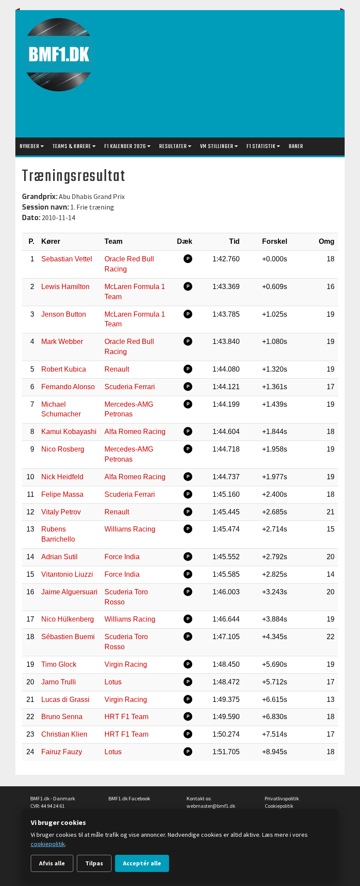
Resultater (173, 146)
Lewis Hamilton (65, 286)
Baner (296, 146)
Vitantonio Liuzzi (67, 574)
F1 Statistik (261, 146)
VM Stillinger (217, 146)
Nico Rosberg (62, 449)
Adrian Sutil (59, 557)
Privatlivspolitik (282, 798)
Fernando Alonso (68, 387)
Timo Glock (58, 664)
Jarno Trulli (58, 682)
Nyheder (30, 146)
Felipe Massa (62, 494)
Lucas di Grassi (65, 699)
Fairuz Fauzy (61, 752)
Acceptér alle (142, 863)
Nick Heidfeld (62, 477)
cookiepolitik (48, 844)
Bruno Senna (62, 716)
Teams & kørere (72, 146)
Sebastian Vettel (66, 259)
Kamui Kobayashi (69, 431)
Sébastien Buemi (68, 636)
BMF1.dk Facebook (129, 798)
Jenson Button (63, 314)
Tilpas (94, 863)
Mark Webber (62, 341)
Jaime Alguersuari (69, 592)
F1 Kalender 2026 (125, 146)
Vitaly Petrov (61, 512)
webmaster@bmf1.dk (211, 806)
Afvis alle (52, 863)
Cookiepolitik (279, 806)
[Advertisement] (232, 75)
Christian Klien (64, 734)
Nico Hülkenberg (67, 619)
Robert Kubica (63, 369)
